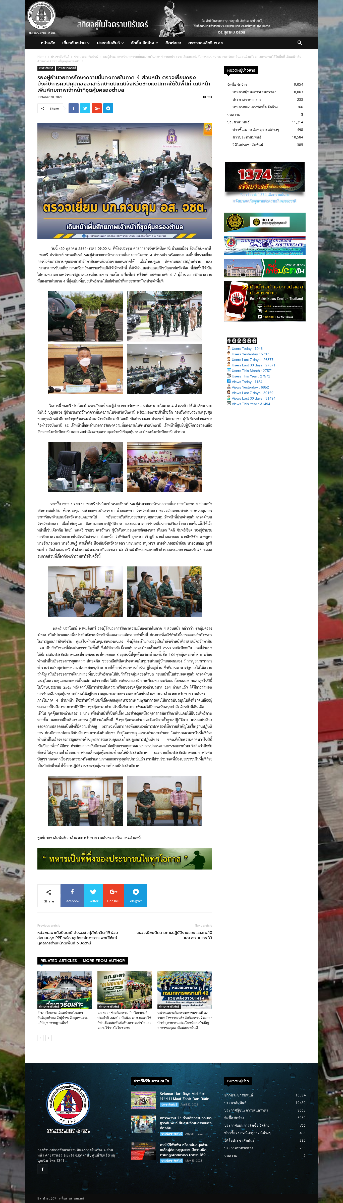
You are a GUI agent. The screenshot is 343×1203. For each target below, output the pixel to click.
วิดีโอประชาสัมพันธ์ (248, 144)
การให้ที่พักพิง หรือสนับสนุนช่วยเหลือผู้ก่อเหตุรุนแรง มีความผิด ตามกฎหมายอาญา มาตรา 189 (184, 1150)
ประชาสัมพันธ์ (108, 43)
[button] (300, 43)
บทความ (233, 114)
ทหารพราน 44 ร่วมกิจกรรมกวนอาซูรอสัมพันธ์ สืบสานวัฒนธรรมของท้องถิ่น (186, 1123)
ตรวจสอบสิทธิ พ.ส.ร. (206, 43)
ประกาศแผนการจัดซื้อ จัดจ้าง (255, 107)
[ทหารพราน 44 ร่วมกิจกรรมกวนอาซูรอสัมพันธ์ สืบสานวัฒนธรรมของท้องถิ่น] (143, 1124)
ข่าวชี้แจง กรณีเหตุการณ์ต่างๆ (256, 129)
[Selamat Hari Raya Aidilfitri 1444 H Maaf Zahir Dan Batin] (143, 1100)
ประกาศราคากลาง (247, 99)
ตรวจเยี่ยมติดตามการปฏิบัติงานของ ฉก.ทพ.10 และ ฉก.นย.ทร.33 (174, 935)
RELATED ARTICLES (58, 961)
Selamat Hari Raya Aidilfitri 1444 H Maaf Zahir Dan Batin (184, 1096)
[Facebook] (42, 1169)
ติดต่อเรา (173, 43)
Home (41, 57)
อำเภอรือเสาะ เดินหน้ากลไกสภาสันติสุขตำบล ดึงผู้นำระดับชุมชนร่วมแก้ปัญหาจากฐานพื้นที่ (62, 1018)
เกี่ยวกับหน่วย (74, 43)
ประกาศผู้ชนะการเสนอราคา (254, 91)
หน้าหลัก (48, 43)
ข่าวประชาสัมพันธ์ (86, 57)
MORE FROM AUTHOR (104, 961)
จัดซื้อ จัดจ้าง (142, 43)
